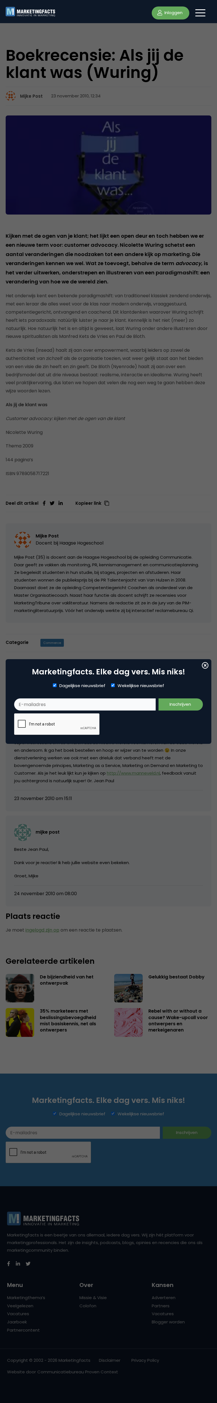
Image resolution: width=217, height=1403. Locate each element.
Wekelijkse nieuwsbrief (141, 685)
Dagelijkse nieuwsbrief (82, 685)
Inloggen (173, 13)
